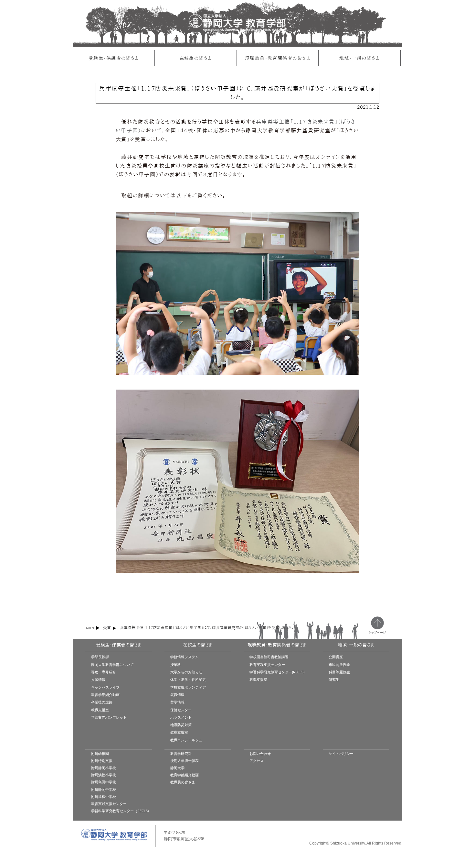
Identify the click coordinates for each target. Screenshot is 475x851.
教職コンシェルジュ (186, 739)
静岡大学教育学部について (112, 664)
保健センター (181, 709)
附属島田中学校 (103, 781)
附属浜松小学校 (103, 774)
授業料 (175, 664)
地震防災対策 (181, 724)
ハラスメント (181, 717)
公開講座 (336, 656)
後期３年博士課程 (184, 760)
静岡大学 (177, 767)
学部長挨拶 (100, 656)
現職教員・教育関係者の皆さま (277, 58)
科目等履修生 (339, 671)
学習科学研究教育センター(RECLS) (276, 671)
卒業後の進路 (101, 702)
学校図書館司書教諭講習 (269, 656)
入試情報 (98, 679)
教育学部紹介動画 (105, 694)
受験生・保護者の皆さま (114, 58)
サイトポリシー (341, 753)
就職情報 (177, 694)
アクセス (256, 760)
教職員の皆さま (182, 781)
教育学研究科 (181, 753)
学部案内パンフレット (109, 717)
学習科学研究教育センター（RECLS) (120, 810)
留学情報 (177, 702)
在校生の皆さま (195, 58)
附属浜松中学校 (103, 796)
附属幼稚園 (100, 753)
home (89, 627)
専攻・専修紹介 (103, 671)
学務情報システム (184, 656)
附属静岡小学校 (103, 767)
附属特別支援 (101, 760)
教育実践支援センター (267, 664)
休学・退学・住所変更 (188, 679)
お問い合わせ (260, 753)
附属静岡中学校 (103, 789)
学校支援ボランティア (188, 687)
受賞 (107, 627)
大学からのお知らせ (186, 671)
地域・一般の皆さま (359, 58)
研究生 (334, 679)
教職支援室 (100, 709)
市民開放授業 (339, 664)
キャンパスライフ (105, 687)
